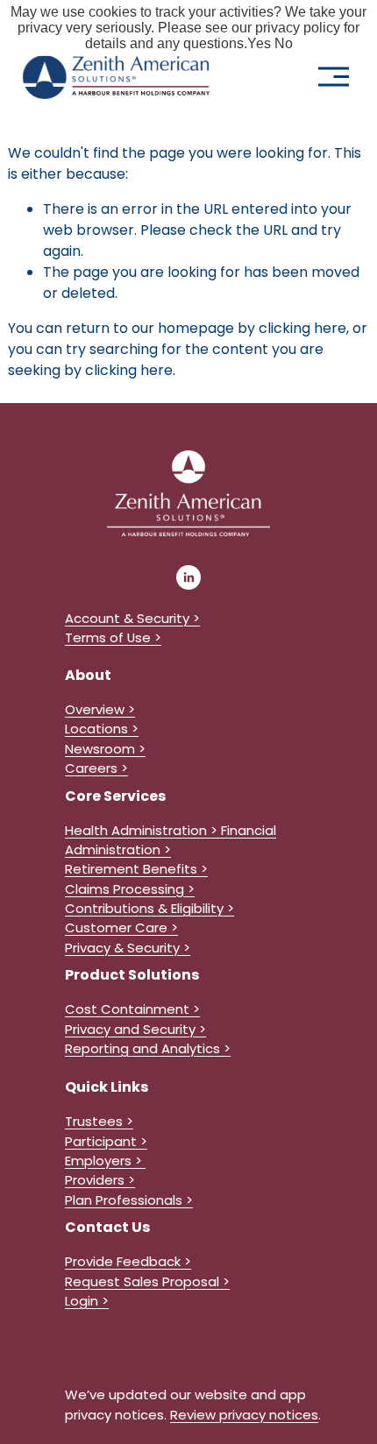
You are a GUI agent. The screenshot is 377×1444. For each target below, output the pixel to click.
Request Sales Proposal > (147, 1281)
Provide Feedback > (128, 1261)
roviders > (104, 1180)
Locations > (102, 728)
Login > (87, 1301)
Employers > (105, 1160)
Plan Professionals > (129, 1200)
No (283, 43)
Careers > (96, 768)
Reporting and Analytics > (148, 1048)
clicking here (302, 328)
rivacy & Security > (131, 947)
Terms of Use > (113, 637)
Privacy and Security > (135, 1029)
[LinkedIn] (188, 577)
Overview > (100, 709)
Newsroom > (105, 749)
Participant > (106, 1141)
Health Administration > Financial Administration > (170, 840)
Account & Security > (132, 618)
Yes (259, 43)
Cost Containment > (132, 1009)
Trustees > (99, 1121)
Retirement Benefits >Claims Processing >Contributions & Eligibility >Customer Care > (149, 898)
